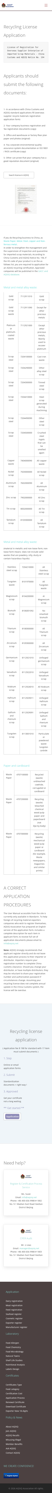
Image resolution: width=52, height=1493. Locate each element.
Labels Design (12, 1369)
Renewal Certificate (15, 1402)
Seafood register (14, 1314)
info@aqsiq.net (11, 943)
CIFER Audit (26, 1238)
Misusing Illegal (13, 1439)
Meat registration (14, 1305)
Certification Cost (14, 1393)
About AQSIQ (12, 1426)
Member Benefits (14, 1444)
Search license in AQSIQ (19, 175)
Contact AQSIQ (13, 1452)
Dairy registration (14, 1301)
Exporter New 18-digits (17, 1411)
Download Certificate (16, 1406)
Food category (12, 1389)
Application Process (15, 1397)
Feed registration (14, 1309)
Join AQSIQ (11, 1431)
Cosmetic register (14, 1318)
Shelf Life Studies (14, 1360)
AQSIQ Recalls (12, 1435)
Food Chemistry (13, 1347)
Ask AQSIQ (11, 1448)
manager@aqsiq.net (29, 1248)
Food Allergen (12, 1342)
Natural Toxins (13, 1356)
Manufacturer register (16, 1327)
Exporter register (14, 1322)
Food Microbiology (14, 1351)
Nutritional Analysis (15, 1364)
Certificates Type (14, 1384)
